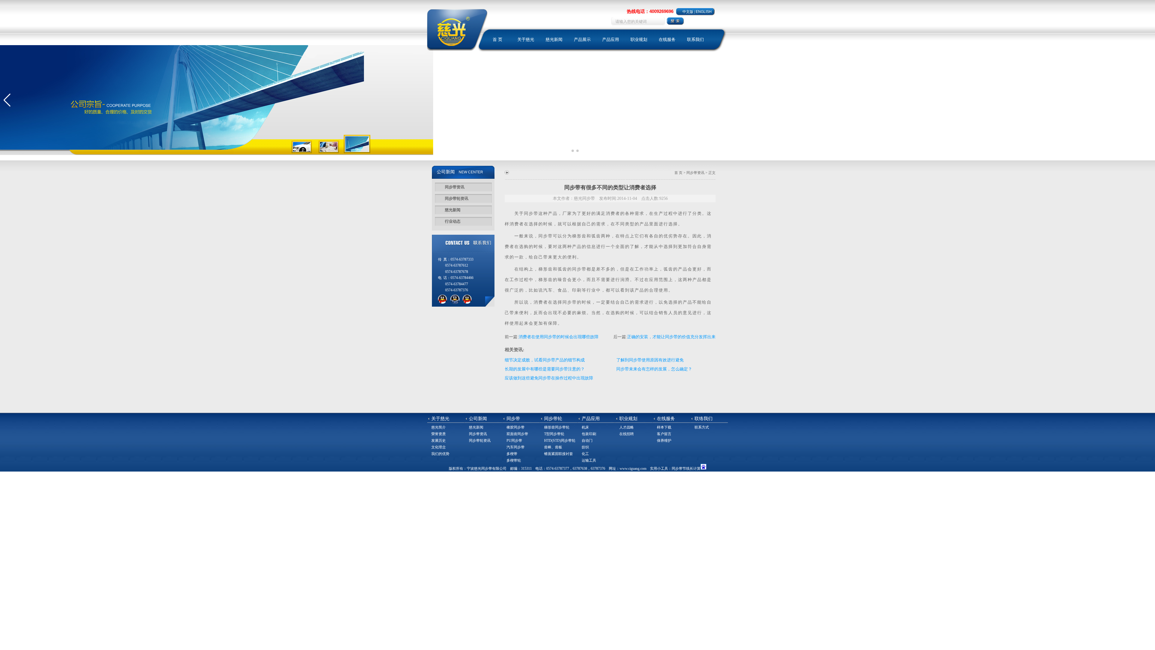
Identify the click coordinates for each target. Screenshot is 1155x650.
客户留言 (664, 434)
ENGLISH (704, 12)
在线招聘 (626, 434)
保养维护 (664, 440)
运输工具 (589, 460)
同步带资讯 (454, 187)
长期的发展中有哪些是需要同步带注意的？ (545, 369)
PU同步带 (514, 440)
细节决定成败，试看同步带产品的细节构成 (545, 360)
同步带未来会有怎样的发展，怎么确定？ (654, 369)
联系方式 (702, 427)
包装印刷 (589, 434)
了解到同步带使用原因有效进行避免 (650, 360)
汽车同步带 (516, 447)
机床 (585, 427)
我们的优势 (440, 454)
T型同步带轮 (554, 434)
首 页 (497, 39)
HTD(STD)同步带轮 (559, 440)
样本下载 (664, 427)
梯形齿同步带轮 (556, 427)
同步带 (531, 213)
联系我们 (695, 39)
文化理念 (438, 447)
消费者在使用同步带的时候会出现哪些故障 (559, 337)
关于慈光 (525, 39)
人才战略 (626, 427)
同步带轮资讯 (456, 198)
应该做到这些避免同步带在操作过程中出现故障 (549, 378)
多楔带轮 (514, 460)
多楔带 (512, 454)
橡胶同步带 (516, 427)
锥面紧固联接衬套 (558, 454)
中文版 (687, 12)
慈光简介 (438, 427)
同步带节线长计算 (686, 468)
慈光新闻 (554, 39)
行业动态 (452, 221)
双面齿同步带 (517, 434)
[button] (7, 100)
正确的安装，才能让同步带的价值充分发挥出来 (671, 337)
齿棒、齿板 (553, 447)
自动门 (587, 440)
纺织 (585, 447)
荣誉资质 (438, 434)
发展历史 (438, 440)
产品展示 (582, 39)
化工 (585, 454)
